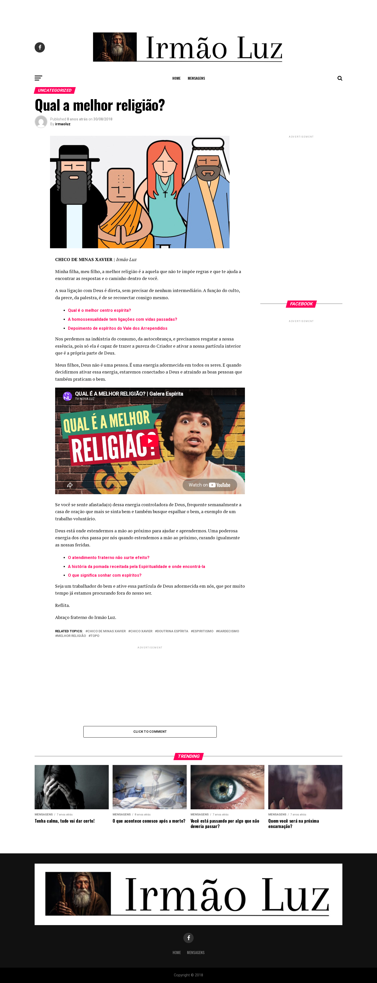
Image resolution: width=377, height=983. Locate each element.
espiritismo (203, 631)
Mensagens (196, 78)
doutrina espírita (172, 631)
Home (176, 78)
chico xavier (141, 631)
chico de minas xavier (106, 631)
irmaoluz (63, 124)
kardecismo (228, 631)
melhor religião (71, 636)
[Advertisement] (188, 11)
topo (95, 636)
